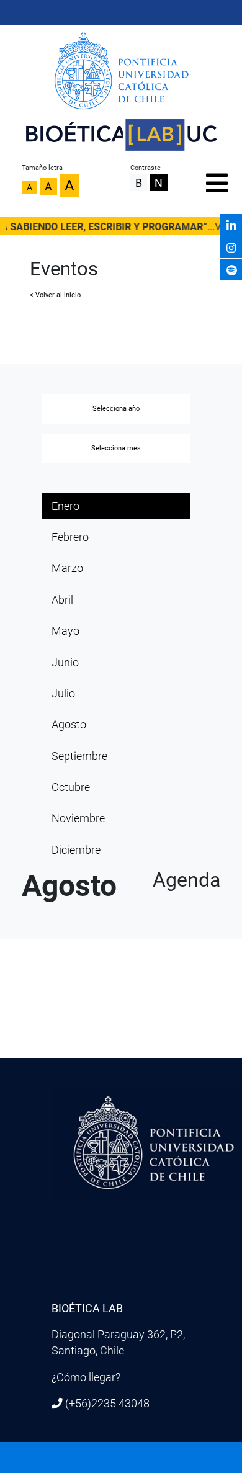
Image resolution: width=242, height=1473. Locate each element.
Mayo (65, 631)
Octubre (71, 787)
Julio (63, 693)
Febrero (70, 537)
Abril (62, 600)
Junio (65, 662)
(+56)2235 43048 (107, 1403)
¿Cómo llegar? (86, 1377)
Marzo (67, 568)
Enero (65, 506)
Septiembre (79, 756)
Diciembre (76, 850)
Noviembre (78, 818)
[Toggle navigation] (215, 180)
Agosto (69, 725)
